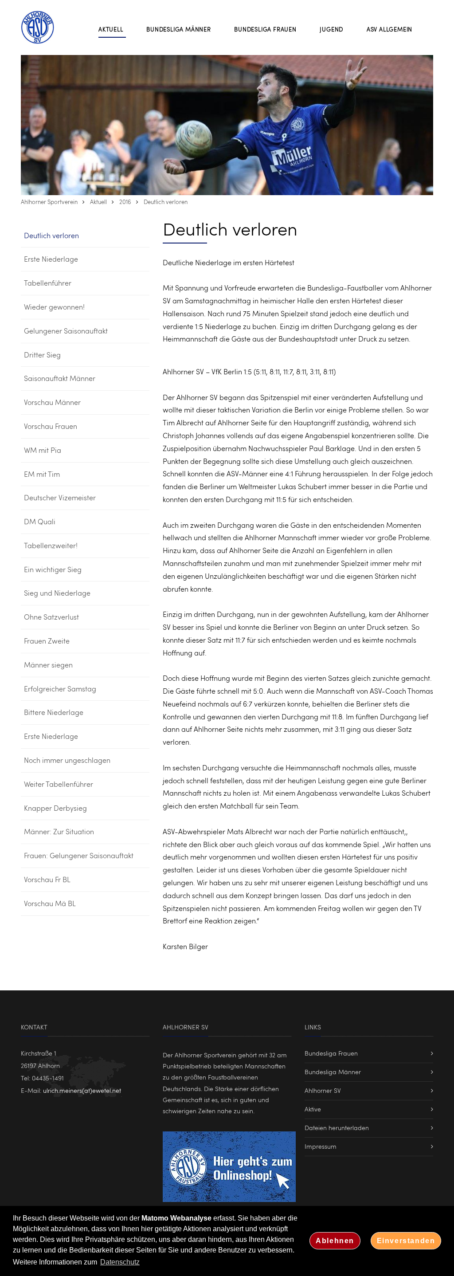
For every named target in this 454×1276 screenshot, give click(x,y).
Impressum (321, 1146)
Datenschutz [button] (120, 1262)
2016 (125, 202)
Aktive (313, 1109)
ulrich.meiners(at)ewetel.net (82, 1090)
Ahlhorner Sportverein (49, 202)
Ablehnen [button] (335, 1241)
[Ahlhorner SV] (43, 27)
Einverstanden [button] (406, 1241)
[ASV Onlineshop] (229, 1165)
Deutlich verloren (166, 202)
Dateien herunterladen (337, 1127)
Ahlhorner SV (323, 1090)
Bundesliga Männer (333, 1072)
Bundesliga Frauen (331, 1053)
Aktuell (98, 202)
